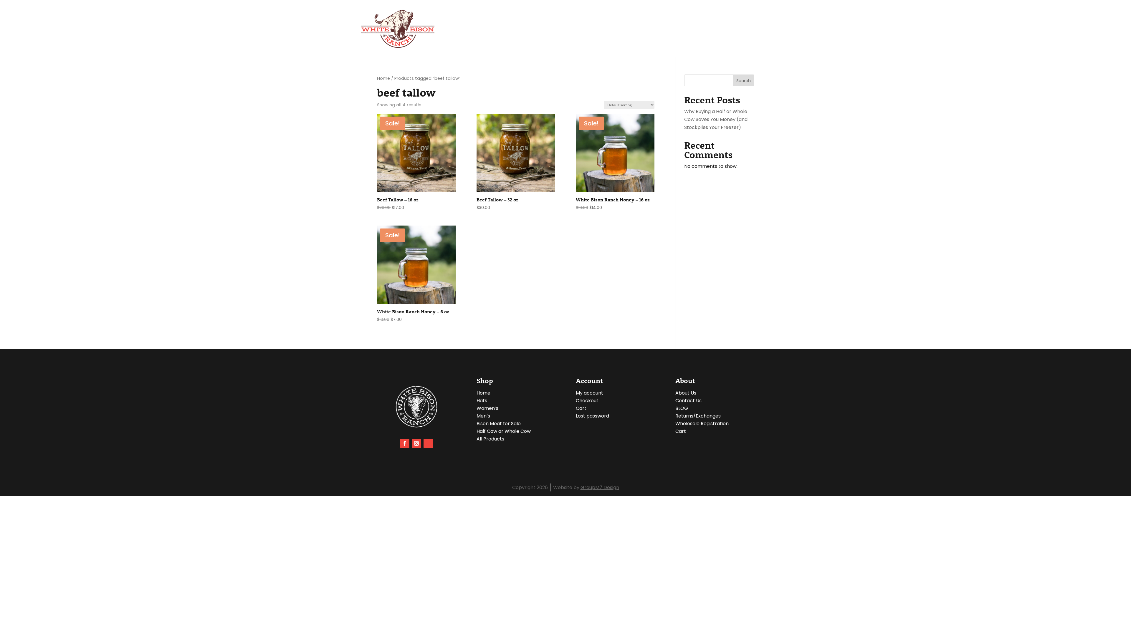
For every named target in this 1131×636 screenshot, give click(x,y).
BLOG (702, 28)
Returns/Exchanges (698, 416)
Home (383, 78)
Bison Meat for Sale (499, 423)
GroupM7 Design (600, 487)
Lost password (592, 416)
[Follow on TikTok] (428, 443)
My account (589, 393)
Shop (637, 28)
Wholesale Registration (702, 423)
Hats (482, 400)
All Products (490, 438)
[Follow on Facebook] (404, 443)
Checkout (763, 28)
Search (743, 81)
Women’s (487, 408)
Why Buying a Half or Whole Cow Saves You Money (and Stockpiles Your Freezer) (716, 119)
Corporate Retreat (598, 28)
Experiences (671, 28)
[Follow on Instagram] (416, 443)
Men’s (483, 416)
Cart (581, 408)
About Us (557, 28)
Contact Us (730, 28)
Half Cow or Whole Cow (504, 431)
